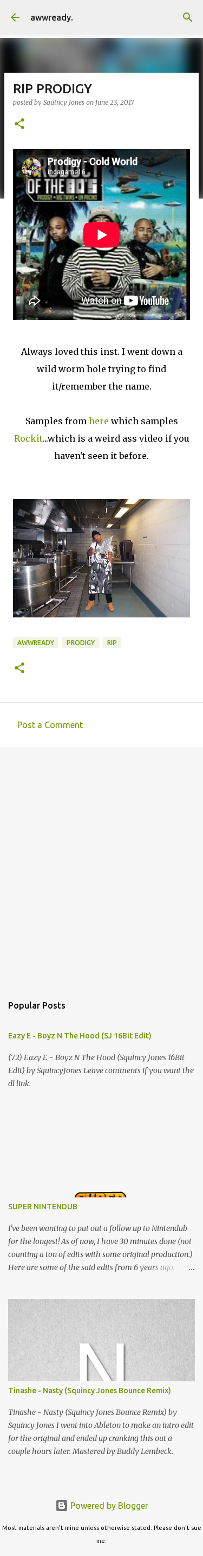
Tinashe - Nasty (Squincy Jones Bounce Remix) (89, 1390)
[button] (19, 124)
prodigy (81, 642)
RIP (112, 642)
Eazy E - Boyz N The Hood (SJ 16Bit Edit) (80, 1035)
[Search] (187, 17)
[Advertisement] (101, 865)
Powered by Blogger (108, 1505)
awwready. (51, 17)
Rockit (28, 438)
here (99, 421)
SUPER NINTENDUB (42, 1206)
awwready (35, 642)
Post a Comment (50, 725)
